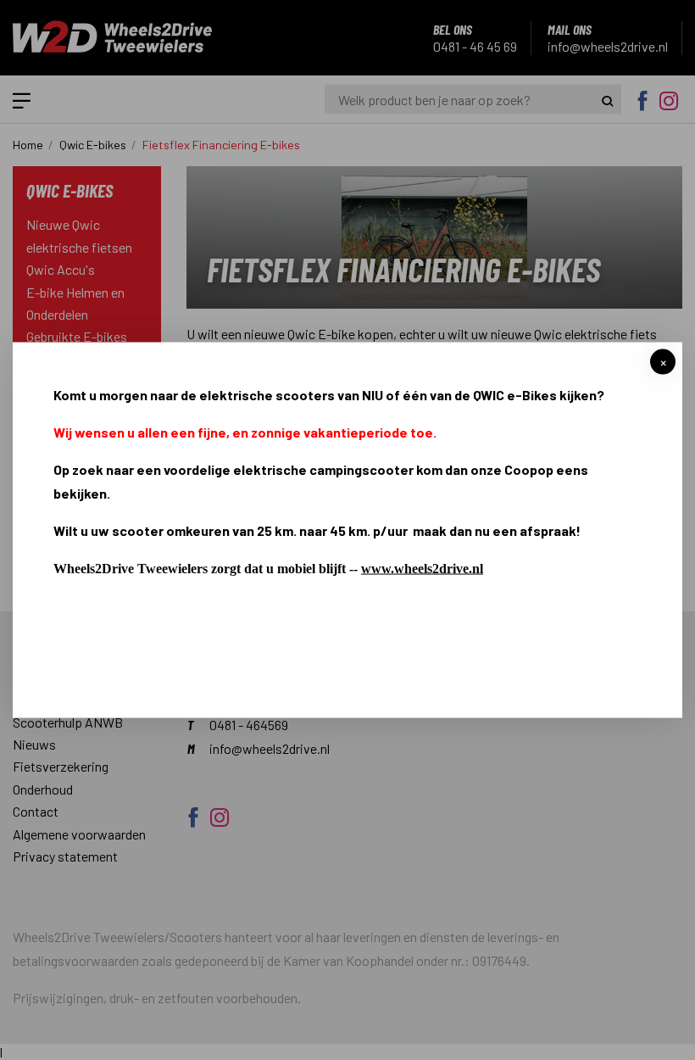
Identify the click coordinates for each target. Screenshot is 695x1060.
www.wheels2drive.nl (422, 568)
